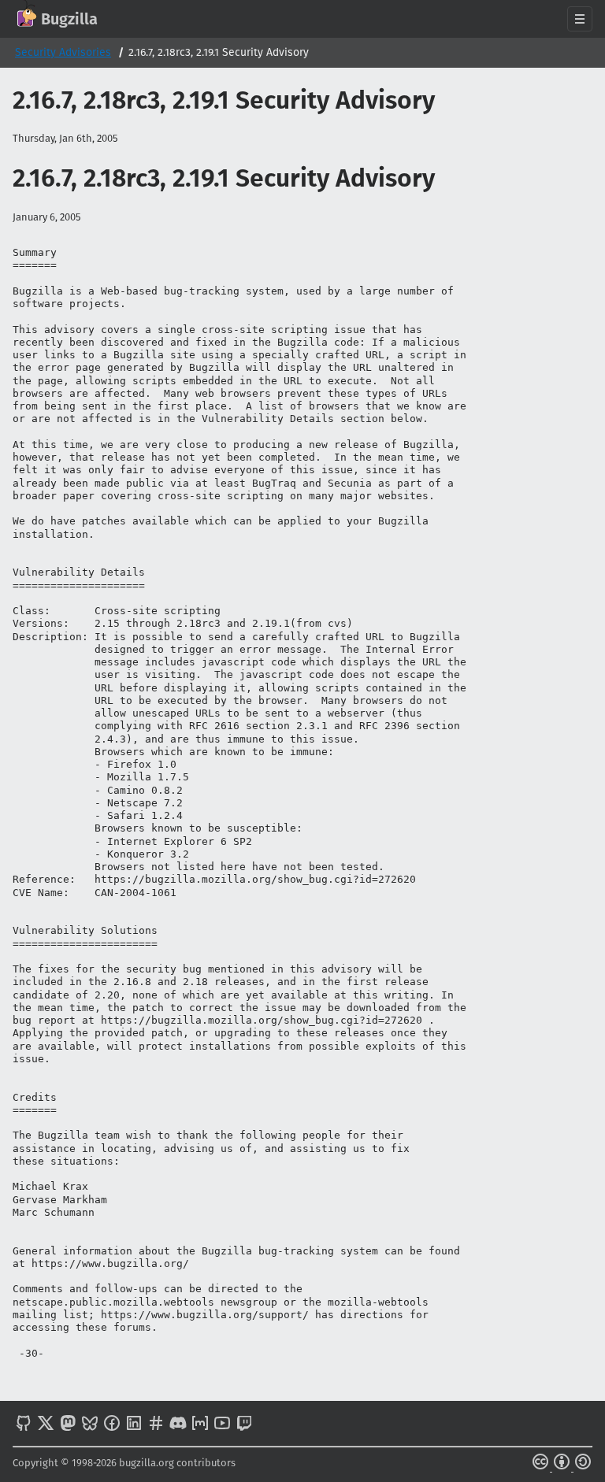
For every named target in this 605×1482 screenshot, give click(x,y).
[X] (46, 1424)
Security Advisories (63, 52)
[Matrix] (200, 1424)
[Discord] (178, 1424)
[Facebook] (112, 1424)
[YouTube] (222, 1424)
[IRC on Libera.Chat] (156, 1424)
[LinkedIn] (134, 1424)
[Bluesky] (90, 1424)
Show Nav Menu (579, 18)
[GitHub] (24, 1424)
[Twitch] (244, 1424)
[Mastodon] (68, 1424)
